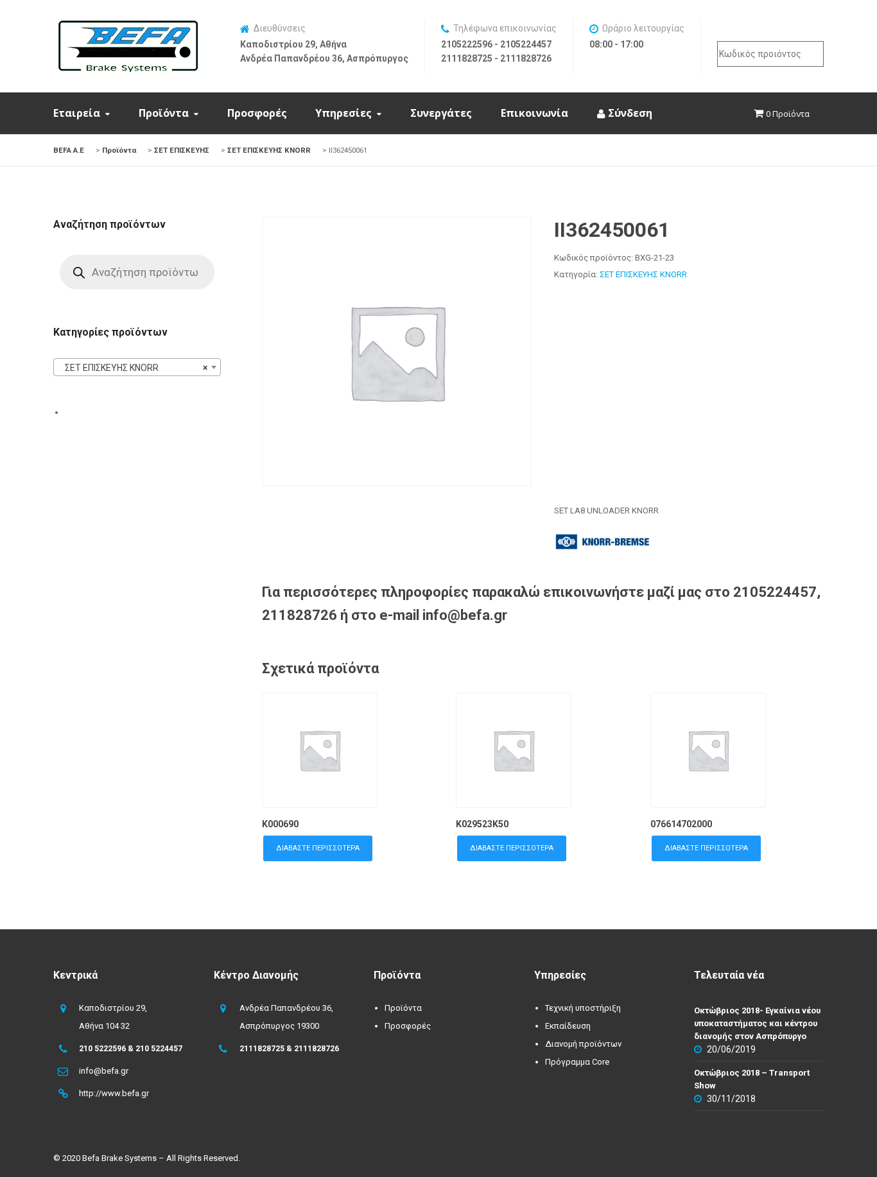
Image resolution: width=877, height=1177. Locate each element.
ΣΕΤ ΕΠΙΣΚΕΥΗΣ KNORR (643, 274)
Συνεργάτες (441, 113)
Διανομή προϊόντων (583, 1044)
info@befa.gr (103, 1071)
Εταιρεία (76, 113)
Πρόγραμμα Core (577, 1062)
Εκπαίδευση (568, 1026)
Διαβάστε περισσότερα (318, 848)
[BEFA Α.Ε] (127, 27)
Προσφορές (257, 113)
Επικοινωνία (534, 113)
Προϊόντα (164, 113)
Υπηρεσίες (343, 113)
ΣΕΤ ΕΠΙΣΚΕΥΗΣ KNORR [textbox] (133, 368)
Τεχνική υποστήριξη (583, 1008)
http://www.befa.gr (114, 1093)
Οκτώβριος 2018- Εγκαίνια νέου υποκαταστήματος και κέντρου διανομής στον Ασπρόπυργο (757, 1023)
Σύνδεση (628, 113)
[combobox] (137, 367)
